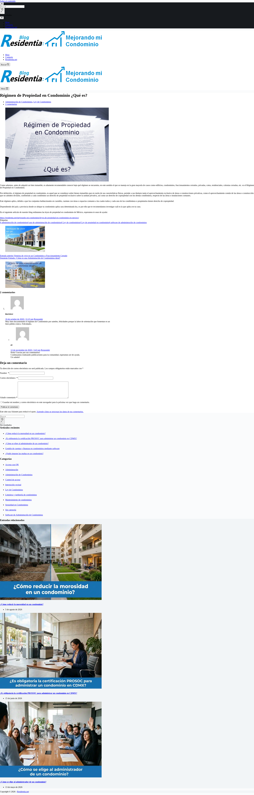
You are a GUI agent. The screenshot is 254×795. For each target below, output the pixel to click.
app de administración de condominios (44, 222)
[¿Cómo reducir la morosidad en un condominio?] (51, 599)
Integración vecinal (13, 485)
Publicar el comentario (9, 407)
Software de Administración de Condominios (24, 515)
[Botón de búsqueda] (2, 421)
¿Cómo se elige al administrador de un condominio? (27, 443)
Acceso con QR (12, 465)
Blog (7, 55)
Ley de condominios (70, 222)
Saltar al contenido (7, 1)
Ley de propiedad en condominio (94, 222)
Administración (11, 470)
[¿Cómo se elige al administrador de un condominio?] (51, 777)
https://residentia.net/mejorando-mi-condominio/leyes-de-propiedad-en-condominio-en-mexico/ (39, 218)
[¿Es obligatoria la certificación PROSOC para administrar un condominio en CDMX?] (51, 688)
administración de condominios (14, 222)
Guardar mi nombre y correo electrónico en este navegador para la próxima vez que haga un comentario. (46, 402)
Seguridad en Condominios (16, 505)
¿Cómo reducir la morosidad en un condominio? (25, 433)
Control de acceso (12, 480)
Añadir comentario (8, 397)
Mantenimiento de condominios (18, 500)
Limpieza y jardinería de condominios (21, 495)
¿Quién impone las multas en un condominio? (24, 453)
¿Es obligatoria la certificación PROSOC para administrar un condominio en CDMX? (41, 438)
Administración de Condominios (18, 102)
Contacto (9, 57)
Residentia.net (11, 59)
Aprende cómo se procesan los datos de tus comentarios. (60, 412)
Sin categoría (10, 510)
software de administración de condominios (128, 222)
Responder (38, 319)
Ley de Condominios (42, 102)
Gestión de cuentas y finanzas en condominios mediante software (32, 448)
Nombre (4, 373)
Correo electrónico (9, 378)
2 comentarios (11, 104)
